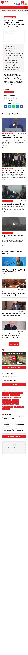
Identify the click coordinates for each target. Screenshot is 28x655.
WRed (16, 26)
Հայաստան (7, 392)
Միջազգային (17, 392)
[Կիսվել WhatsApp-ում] (13, 106)
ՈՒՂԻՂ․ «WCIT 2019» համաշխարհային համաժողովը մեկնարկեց (12, 137)
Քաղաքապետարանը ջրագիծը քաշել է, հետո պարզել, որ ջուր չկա (14, 417)
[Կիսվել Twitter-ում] (9, 106)
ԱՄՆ (5, 395)
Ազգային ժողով (7, 406)
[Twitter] (17, 4)
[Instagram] (26, 4)
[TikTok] (24, 4)
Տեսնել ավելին (14, 344)
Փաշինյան (6, 404)
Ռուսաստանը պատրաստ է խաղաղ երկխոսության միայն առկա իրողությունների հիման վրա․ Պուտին (13, 335)
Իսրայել (6, 402)
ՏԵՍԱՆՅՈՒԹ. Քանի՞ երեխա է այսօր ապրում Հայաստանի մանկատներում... (14, 423)
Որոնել (15, 384)
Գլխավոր (3, 10)
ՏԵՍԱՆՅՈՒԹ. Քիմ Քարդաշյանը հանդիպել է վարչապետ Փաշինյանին (13, 203)
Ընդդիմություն (18, 406)
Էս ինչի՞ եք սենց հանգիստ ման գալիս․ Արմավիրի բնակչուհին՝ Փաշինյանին (13, 171)
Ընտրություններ (16, 397)
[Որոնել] (25, 7)
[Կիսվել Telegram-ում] (17, 106)
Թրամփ (6, 409)
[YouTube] (19, 4)
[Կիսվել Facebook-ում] (5, 106)
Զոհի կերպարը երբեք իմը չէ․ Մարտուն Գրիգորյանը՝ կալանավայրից (14, 314)
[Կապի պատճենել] (21, 106)
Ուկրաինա (6, 399)
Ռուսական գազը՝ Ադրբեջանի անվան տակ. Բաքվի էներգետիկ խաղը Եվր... (14, 429)
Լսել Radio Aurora (15, 436)
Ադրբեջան (14, 402)
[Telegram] (21, 4)
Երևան (15, 399)
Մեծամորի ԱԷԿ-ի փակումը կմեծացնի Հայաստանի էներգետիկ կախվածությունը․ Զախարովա (13, 271)
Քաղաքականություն (11, 10)
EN (25, 1)
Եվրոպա (15, 404)
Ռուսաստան (14, 395)
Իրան (6, 397)
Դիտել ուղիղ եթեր (14, 367)
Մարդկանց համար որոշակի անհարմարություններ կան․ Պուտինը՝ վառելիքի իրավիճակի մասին (13, 293)
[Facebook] (14, 4)
